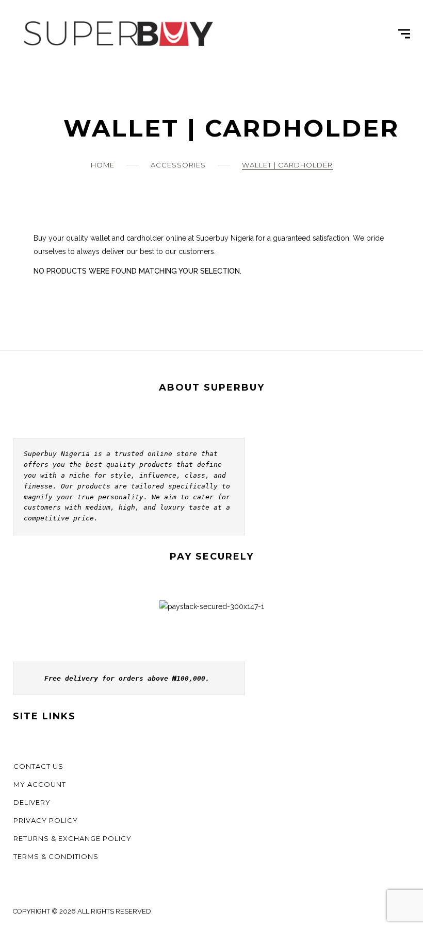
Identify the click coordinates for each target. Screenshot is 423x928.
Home (103, 165)
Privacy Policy (45, 820)
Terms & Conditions (56, 856)
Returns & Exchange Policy (72, 838)
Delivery (32, 802)
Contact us (38, 766)
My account (39, 784)
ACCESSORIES (178, 165)
